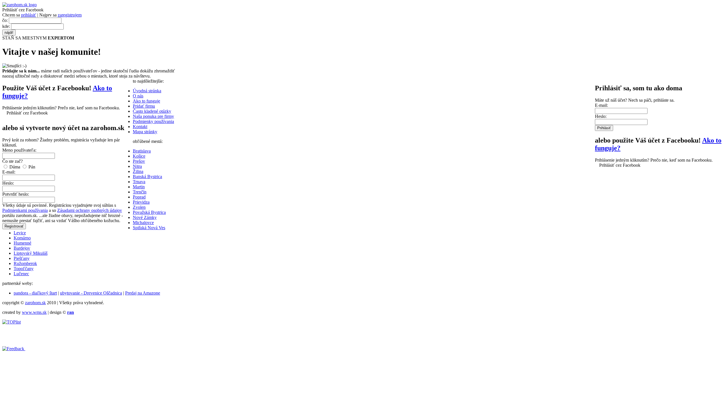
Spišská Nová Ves (149, 227)
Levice (20, 232)
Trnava (139, 181)
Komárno (22, 237)
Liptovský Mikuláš (30, 253)
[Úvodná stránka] (19, 4)
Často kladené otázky (152, 111)
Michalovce (143, 222)
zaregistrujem (70, 14)
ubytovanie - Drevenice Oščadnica (91, 293)
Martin (139, 186)
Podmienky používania (153, 121)
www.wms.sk (34, 312)
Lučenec (21, 273)
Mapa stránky (145, 131)
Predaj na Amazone (142, 293)
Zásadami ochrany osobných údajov (89, 210)
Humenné (22, 243)
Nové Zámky (145, 217)
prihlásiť (28, 14)
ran (70, 312)
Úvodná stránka (147, 90)
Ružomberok (25, 263)
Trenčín (139, 191)
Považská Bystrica (149, 212)
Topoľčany (24, 268)
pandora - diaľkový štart (35, 293)
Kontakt (140, 126)
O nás (138, 95)
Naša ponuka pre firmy (153, 116)
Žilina (138, 171)
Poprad (139, 197)
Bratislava (142, 151)
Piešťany (22, 258)
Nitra (137, 166)
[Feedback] (13, 348)
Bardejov (22, 248)
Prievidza (141, 202)
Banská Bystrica (147, 176)
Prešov (139, 161)
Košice (139, 156)
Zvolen (139, 207)
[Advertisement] (128, 337)
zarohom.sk (35, 302)
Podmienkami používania (25, 210)
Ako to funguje (146, 101)
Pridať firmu (144, 106)
